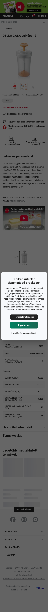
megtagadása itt (30, 333)
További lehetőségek (24, 317)
